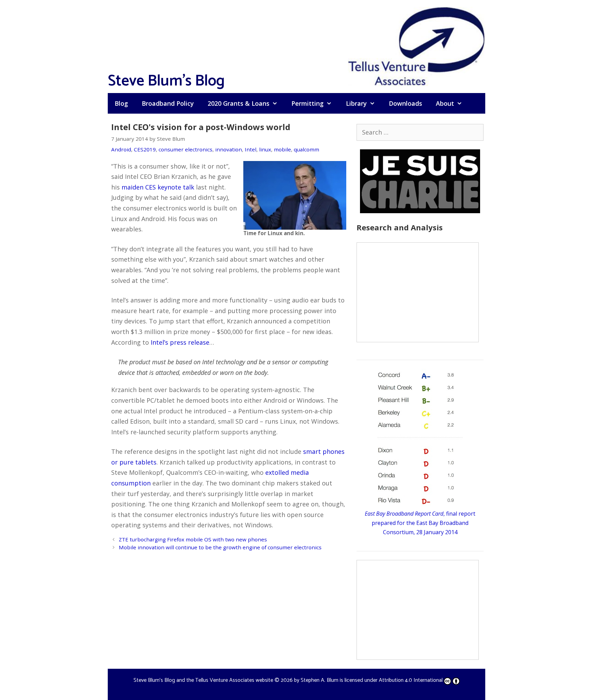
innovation (228, 149)
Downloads (405, 103)
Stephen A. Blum (319, 680)
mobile (282, 149)
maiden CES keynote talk (157, 187)
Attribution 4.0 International (411, 680)
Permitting (307, 103)
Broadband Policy (168, 103)
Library (356, 103)
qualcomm (306, 149)
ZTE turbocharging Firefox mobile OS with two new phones (193, 539)
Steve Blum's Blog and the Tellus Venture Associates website (203, 680)
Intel (250, 149)
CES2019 (145, 149)
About (445, 103)
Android (121, 149)
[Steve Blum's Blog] (416, 46)
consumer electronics (185, 149)
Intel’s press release (180, 342)
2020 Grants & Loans (238, 103)
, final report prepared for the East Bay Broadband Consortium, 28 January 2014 (420, 523)
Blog (121, 103)
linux (265, 149)
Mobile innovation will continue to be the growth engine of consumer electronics (220, 547)
